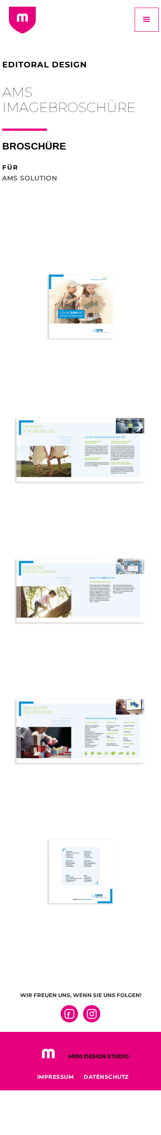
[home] (20, 22)
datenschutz (106, 1076)
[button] (147, 20)
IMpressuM (55, 1076)
